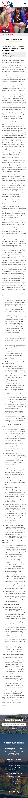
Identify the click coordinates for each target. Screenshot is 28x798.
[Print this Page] (7, 54)
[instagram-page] (14, 792)
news (6, 34)
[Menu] (25, 3)
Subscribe (14, 729)
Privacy (13, 789)
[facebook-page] (9, 792)
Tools (9, 789)
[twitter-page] (11, 792)
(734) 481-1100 (16, 767)
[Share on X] (5, 54)
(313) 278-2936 (16, 781)
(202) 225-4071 (16, 755)
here (14, 154)
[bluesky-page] (18, 792)
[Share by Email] (9, 54)
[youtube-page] (16, 792)
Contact (18, 789)
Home (3, 34)
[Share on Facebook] (3, 54)
